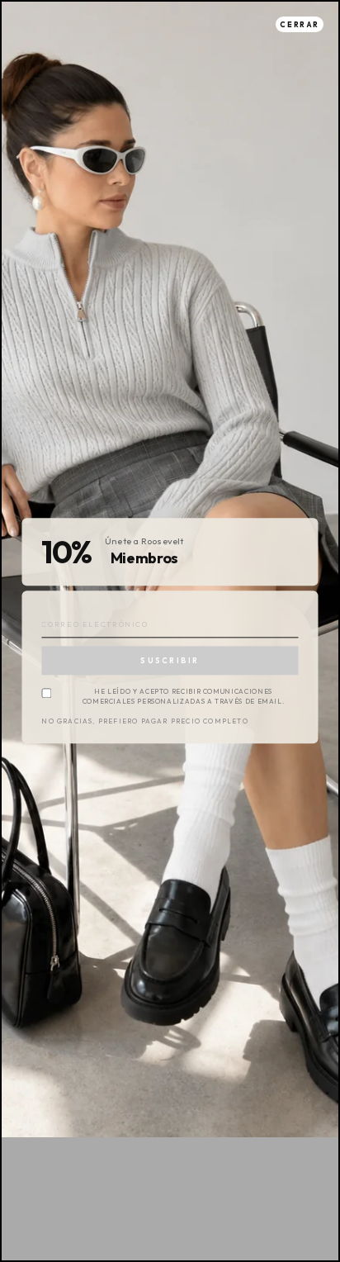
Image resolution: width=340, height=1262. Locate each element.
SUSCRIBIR (169, 660)
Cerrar (299, 24)
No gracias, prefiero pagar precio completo (144, 722)
